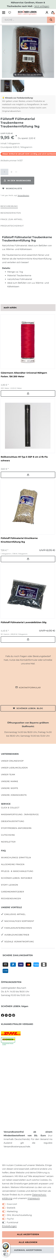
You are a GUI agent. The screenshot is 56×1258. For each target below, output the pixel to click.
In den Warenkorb (19, 180)
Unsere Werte (9, 788)
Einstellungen (9, 1226)
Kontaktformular (30, 687)
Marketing (12, 1211)
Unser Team (8, 774)
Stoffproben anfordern (16, 828)
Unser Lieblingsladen (14, 768)
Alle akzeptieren (28, 1234)
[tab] (9, 206)
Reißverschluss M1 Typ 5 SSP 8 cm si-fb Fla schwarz (24, 459)
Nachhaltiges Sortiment (19, 921)
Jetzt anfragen (41, 6)
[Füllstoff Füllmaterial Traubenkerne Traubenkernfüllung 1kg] (7, 86)
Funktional (12, 1222)
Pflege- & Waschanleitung (17, 871)
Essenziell (12, 1204)
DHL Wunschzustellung (19, 1215)
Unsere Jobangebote (14, 795)
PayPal (10, 1219)
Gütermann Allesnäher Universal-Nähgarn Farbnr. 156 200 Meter (24, 375)
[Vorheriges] (4, 51)
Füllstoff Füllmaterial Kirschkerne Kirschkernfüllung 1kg (19, 540)
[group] (28, 341)
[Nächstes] (52, 51)
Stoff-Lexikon (9, 885)
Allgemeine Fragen (12, 864)
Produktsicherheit (12, 226)
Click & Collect (10, 807)
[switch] (5, 1254)
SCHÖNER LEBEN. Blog (30, 708)
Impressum (34, 1198)
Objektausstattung (12, 821)
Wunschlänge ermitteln (16, 857)
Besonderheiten (11, 213)
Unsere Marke (9, 781)
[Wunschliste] (10, 13)
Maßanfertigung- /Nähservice (20, 814)
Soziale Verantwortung (19, 941)
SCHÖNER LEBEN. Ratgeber (16, 878)
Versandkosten (23, 195)
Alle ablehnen (28, 1242)
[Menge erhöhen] (11, 172)
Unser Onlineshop (12, 761)
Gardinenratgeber (12, 892)
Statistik (11, 1208)
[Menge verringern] (16, 172)
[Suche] (51, 20)
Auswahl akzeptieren (28, 1250)
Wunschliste (14, 188)
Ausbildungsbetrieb (16, 935)
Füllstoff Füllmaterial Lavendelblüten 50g (23, 622)
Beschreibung (9, 206)
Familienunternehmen (18, 928)
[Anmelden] (47, 12)
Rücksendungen (11, 898)
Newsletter (8, 842)
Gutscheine (8, 835)
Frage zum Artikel (12, 219)
